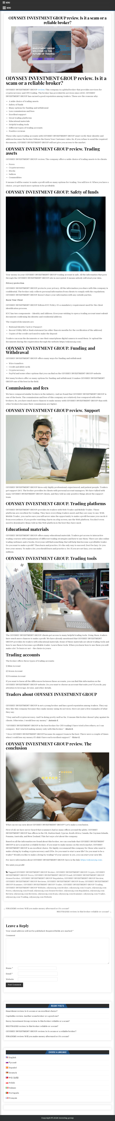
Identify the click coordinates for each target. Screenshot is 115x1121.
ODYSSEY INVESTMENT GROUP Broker (35, 872)
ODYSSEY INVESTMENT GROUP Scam (65, 881)
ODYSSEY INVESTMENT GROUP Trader (43, 884)
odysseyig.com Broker (57, 888)
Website (10, 979)
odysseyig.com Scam (48, 894)
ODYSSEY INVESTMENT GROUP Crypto (75, 872)
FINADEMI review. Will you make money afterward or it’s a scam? (37, 1036)
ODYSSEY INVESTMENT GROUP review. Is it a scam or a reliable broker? (57, 20)
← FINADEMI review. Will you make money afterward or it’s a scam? (36, 908)
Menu (8, 2)
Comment (10, 935)
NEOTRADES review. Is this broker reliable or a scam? (32, 1026)
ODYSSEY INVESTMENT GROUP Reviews (26, 881)
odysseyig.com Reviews (25, 894)
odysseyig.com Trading (17, 897)
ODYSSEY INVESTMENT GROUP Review (83, 878)
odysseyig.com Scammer (71, 894)
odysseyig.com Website (40, 897)
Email (9, 974)
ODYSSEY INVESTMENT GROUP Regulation (42, 878)
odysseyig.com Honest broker (48, 891)
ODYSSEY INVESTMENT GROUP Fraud (53, 875)
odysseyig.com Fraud (22, 891)
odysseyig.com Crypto (80, 888)
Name (9, 968)
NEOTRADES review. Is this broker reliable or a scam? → (84, 912)
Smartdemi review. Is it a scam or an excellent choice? (32, 1011)
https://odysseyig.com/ (91, 860)
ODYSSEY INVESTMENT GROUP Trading (83, 884)
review (41, 90)
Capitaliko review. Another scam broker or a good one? (32, 1016)
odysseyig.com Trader (94, 894)
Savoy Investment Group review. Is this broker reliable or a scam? (38, 1021)
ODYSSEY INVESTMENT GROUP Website (26, 888)
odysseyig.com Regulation (76, 891)
